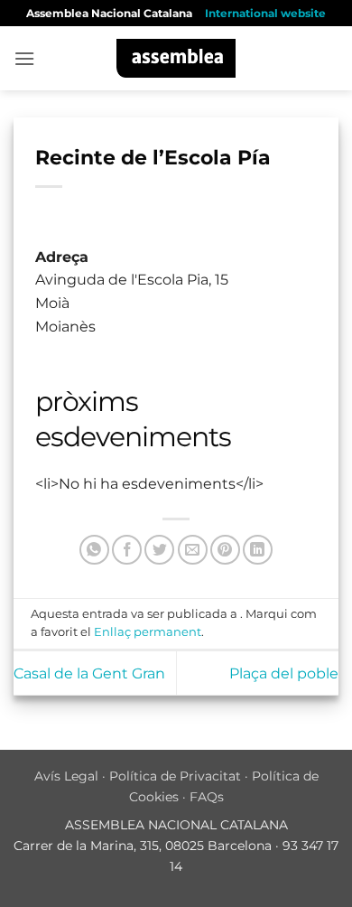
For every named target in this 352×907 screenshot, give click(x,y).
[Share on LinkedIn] (258, 550)
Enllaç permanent (147, 632)
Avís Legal (66, 776)
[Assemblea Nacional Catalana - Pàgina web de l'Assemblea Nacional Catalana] (176, 58)
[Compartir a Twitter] (159, 550)
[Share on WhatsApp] (94, 550)
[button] (24, 58)
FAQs (207, 797)
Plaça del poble (283, 673)
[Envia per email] (193, 550)
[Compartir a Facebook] (127, 550)
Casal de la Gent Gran (89, 673)
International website (265, 13)
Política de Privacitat (175, 776)
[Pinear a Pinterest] (225, 550)
